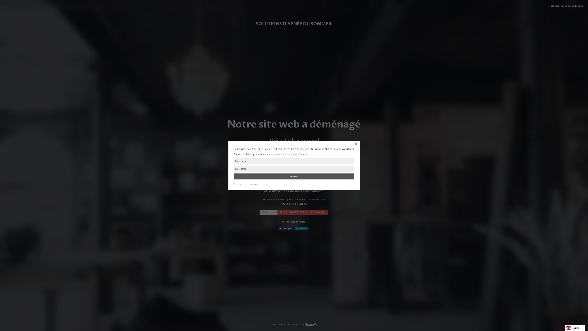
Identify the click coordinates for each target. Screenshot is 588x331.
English (576, 328)
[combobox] (575, 328)
